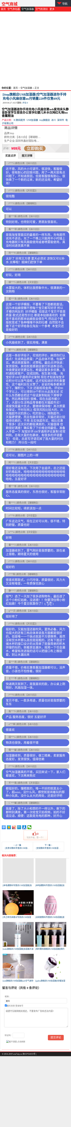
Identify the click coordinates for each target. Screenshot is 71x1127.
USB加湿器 (32, 120)
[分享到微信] (29, 827)
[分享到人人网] (24, 827)
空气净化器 (13, 9)
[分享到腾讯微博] (19, 827)
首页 (3, 9)
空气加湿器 (27, 9)
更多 (52, 9)
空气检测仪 (42, 9)
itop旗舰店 (44, 120)
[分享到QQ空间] (9, 827)
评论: (25, 103)
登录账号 (19, 1006)
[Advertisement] (35, 48)
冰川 (53, 120)
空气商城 (10, 4)
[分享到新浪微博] (14, 827)
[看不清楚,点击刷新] (15, 1041)
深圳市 (60, 120)
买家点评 (10, 155)
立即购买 (35, 148)
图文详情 (27, 155)
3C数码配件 (19, 120)
